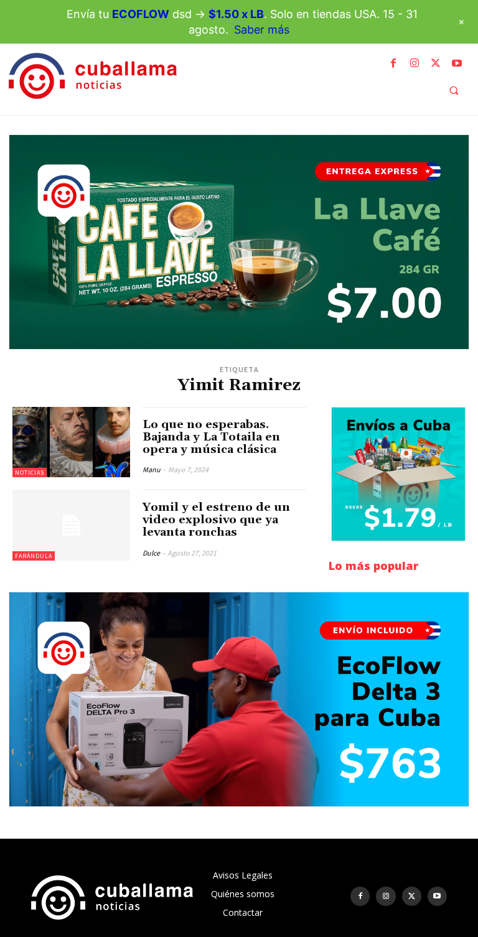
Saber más (261, 29)
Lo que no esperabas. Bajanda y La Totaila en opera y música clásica (211, 437)
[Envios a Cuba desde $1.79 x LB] (398, 474)
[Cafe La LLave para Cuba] (239, 242)
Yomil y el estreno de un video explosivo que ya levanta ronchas (216, 519)
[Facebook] (393, 63)
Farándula (33, 556)
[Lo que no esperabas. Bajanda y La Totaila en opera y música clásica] (71, 442)
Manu (152, 469)
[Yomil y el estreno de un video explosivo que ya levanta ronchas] (71, 525)
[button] (453, 90)
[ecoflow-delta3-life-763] (239, 699)
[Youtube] (456, 63)
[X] (435, 63)
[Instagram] (414, 63)
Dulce (151, 552)
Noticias (29, 472)
